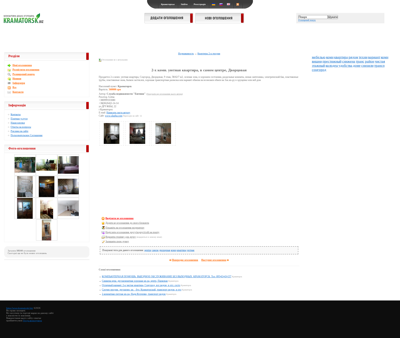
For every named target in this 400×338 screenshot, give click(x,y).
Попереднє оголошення (185, 260)
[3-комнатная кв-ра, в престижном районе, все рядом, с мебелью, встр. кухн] (68, 218)
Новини (16, 78)
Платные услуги (19, 118)
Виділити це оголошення (119, 218)
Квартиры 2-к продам (209, 53)
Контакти (18, 91)
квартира (181, 250)
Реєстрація (200, 4)
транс (360, 61)
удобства (345, 66)
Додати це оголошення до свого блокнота (127, 222)
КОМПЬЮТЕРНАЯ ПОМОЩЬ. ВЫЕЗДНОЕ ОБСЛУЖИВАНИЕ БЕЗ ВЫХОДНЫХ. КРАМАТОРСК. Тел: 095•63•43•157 (166, 276)
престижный (331, 61)
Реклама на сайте (19, 131)
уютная (190, 250)
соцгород (319, 70)
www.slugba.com (113, 115)
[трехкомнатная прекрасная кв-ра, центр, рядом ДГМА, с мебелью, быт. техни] (25, 196)
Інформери (18, 83)
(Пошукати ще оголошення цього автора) (164, 94)
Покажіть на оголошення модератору (124, 227)
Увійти (184, 4)
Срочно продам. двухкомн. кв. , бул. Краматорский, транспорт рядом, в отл (141, 289)
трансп (379, 66)
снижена (348, 61)
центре (147, 250)
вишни (317, 61)
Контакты (16, 114)
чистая (380, 61)
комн (173, 250)
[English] (228, 4)
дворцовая (164, 250)
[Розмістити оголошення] (168, 22)
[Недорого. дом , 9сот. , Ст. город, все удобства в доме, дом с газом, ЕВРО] (47, 240)
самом (155, 250)
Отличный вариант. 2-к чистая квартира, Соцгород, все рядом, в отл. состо (141, 285)
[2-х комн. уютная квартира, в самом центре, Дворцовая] (111, 143)
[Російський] (221, 4)
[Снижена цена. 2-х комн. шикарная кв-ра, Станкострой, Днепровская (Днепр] (25, 218)
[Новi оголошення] (219, 22)
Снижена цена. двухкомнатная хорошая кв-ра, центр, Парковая (135, 280)
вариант (374, 57)
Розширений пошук (307, 20)
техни (363, 57)
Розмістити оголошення (25, 69)
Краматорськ (168, 4)
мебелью (318, 57)
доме (357, 66)
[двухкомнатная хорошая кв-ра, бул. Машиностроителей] (47, 196)
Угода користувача (32, 320)
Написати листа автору (118, 112)
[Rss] (237, 4)
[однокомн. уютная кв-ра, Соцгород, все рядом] (68, 196)
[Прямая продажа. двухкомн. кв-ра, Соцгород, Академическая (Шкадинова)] (68, 174)
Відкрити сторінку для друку (120, 236)
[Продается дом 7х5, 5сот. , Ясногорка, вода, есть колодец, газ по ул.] (25, 174)
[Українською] (213, 4)
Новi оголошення (22, 65)
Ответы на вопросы (21, 127)
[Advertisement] (200, 38)
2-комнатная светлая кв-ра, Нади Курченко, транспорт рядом (134, 294)
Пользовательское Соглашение (26, 135)
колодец (332, 66)
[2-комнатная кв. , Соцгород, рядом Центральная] (47, 218)
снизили (367, 66)
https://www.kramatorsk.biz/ (19, 308)
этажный (318, 66)
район (369, 61)
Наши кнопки (18, 122)
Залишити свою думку (117, 241)
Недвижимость (186, 53)
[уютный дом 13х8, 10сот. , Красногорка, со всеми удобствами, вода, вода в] (47, 174)
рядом (353, 57)
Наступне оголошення (213, 260)
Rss (14, 87)
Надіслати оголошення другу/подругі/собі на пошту (132, 232)
